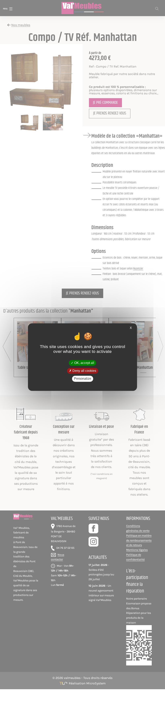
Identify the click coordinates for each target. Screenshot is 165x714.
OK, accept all (83, 363)
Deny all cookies (84, 371)
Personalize (82, 378)
